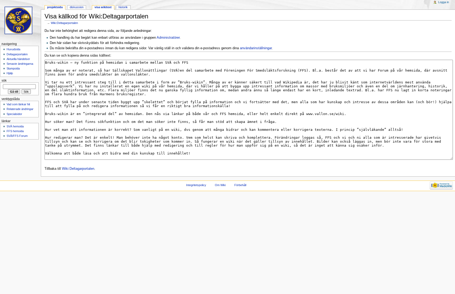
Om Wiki (220, 185)
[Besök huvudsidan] (20, 20)
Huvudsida (13, 49)
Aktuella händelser (18, 59)
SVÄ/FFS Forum (17, 135)
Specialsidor (14, 114)
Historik (123, 7)
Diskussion (76, 7)
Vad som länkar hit (18, 104)
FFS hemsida (15, 131)
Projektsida (55, 7)
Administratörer (168, 37)
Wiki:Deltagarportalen (64, 22)
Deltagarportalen (17, 54)
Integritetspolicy (196, 185)
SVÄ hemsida (15, 126)
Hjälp (10, 73)
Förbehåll (240, 185)
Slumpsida (13, 68)
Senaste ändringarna (20, 63)
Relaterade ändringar (20, 109)
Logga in (443, 2)
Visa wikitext (103, 7)
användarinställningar (256, 48)
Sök (4, 80)
